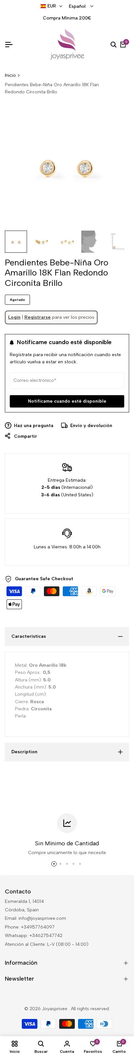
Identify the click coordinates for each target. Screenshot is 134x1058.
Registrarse (37, 317)
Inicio (10, 75)
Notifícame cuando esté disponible (67, 401)
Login (14, 317)
